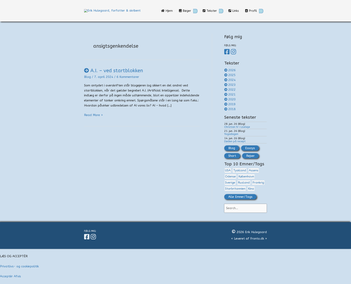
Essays (250, 148)
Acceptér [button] (6, 276)
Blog (87, 77)
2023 (232, 85)
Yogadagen (231, 134)
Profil (252, 11)
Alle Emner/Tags (240, 197)
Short (232, 156)
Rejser (250, 156)
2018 (232, 109)
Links (236, 11)
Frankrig (258, 182)
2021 (232, 94)
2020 (232, 99)
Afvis (17, 276)
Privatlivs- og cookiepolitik (19, 266)
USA (228, 170)
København (246, 176)
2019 (232, 104)
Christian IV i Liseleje (237, 126)
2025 (232, 75)
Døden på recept (235, 141)
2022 (232, 89)
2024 (232, 80)
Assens (253, 170)
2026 (232, 70)
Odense (230, 176)
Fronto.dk (257, 238)
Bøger (186, 11)
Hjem (170, 11)
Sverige (230, 182)
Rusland (244, 182)
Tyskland (239, 170)
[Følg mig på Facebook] (227, 52)
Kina (251, 188)
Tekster (211, 11)
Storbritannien (235, 188)
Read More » (93, 115)
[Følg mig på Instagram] (234, 52)
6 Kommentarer (128, 77)
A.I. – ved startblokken (116, 70)
